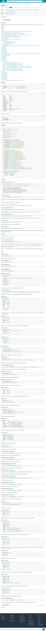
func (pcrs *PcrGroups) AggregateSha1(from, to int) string (12, 64)
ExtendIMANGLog (11, 476)
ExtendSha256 (11, 494)
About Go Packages (22, 620)
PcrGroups (15, 209)
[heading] (4, 1)
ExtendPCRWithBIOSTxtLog (8, 207)
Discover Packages (4, 3)
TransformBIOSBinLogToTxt (8, 239)
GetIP (4, 233)
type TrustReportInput (5, 79)
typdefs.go (3, 607)
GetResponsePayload (7, 379)
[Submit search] (41, 1)
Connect (39, 615)
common (24, 3)
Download (30, 617)
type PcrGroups (3, 60)
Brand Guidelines (31, 623)
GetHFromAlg (5, 220)
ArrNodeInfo (5, 254)
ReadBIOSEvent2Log (7, 290)
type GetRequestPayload (5, 54)
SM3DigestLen (11, 175)
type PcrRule (3, 71)
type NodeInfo (3, 59)
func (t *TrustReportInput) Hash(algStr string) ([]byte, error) (13, 80)
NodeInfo (5, 418)
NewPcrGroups (6, 445)
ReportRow (5, 520)
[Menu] (23, 16)
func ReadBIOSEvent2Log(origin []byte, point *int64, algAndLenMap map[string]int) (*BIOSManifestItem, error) (21, 45)
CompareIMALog (6, 195)
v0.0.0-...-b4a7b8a (5, 7)
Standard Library (22, 617)
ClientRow (5, 315)
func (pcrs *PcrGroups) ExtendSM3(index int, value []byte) (13, 68)
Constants (3, 29)
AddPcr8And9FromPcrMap (8, 182)
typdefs (28, 3)
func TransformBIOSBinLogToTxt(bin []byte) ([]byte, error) (11, 39)
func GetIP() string (4, 38)
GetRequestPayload (7, 371)
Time (9, 319)
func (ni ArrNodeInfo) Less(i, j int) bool (9, 42)
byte (7, 133)
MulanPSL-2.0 (28, 7)
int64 (8, 299)
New (12, 140)
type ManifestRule (4, 58)
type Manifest (3, 57)
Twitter (39, 617)
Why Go (2, 615)
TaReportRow (5, 560)
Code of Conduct (31, 624)
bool (15, 266)
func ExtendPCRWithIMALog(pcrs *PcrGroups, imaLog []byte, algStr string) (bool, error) (16, 34)
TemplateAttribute (15, 374)
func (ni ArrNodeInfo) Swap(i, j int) (8, 43)
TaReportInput (6, 550)
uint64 (9, 86)
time (7, 319)
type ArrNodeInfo (4, 40)
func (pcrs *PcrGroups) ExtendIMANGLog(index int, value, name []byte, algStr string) (17, 67)
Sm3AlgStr (6, 175)
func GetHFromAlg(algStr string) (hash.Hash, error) (9, 35)
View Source (43, 115)
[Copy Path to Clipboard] (29, 3)
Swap (10, 269)
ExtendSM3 (10, 482)
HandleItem (11, 365)
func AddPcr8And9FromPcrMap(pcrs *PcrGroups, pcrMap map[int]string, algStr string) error (17, 31)
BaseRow (8, 137)
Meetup (39, 623)
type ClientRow (3, 47)
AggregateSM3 (11, 451)
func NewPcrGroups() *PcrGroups (8, 61)
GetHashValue (6, 226)
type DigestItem (4, 48)
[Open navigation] (44, 1)
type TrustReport (4, 78)
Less (9, 264)
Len (9, 260)
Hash (12, 598)
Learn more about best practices (10, 11)
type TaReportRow (4, 77)
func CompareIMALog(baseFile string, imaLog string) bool (11, 32)
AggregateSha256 (12, 463)
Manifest (4, 398)
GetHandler (5, 357)
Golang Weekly (40, 624)
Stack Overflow (12, 620)
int (15, 172)
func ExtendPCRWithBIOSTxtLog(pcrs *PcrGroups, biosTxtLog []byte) (13, 33)
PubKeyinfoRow (6, 510)
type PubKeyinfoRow (4, 72)
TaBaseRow (5, 536)
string (13, 172)
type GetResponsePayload (5, 55)
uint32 (5, 277)
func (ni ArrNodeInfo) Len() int (8, 41)
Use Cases (2, 617)
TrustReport (5, 574)
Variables (2, 30)
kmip (10, 374)
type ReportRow (4, 73)
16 (33, 7)
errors (11, 140)
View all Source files (41, 605)
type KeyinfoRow (4, 56)
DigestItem (5, 327)
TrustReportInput (6, 588)
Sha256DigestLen (12, 174)
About (30, 615)
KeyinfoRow (5, 387)
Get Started (12, 615)
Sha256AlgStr (6, 174)
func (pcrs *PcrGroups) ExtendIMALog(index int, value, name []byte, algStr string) (16, 66)
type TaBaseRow (4, 74)
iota (14, 86)
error (21, 241)
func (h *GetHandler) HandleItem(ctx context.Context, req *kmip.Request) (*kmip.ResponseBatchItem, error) (21, 53)
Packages (21, 615)
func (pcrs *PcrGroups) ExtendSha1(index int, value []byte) (13, 69)
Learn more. (39, 629)
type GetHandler (4, 52)
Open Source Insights (10, 14)
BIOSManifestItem (17, 228)
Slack (39, 620)
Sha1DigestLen (11, 173)
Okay (43, 629)
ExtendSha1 (10, 488)
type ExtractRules (4, 51)
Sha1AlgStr (6, 173)
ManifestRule (11, 351)
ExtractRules (5, 346)
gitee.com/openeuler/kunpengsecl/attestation (14, 3)
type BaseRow (3, 46)
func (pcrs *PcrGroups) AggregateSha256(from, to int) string (13, 65)
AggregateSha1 (11, 457)
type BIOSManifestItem (5, 44)
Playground (12, 617)
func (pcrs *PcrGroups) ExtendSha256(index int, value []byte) (13, 70)
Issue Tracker (31, 620)
